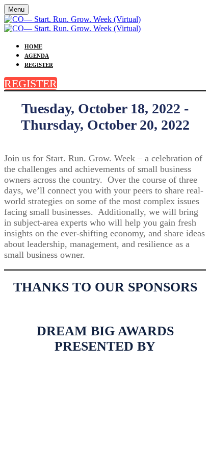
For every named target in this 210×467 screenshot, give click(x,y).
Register (38, 65)
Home (33, 46)
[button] (30, 83)
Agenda (36, 56)
